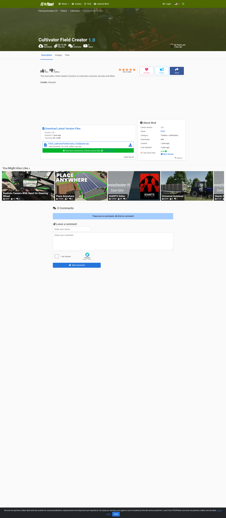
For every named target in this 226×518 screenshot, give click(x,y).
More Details (108, 151)
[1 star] (120, 70)
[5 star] (134, 70)
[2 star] (123, 70)
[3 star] (127, 70)
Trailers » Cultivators (169, 135)
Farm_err (181, 45)
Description (46, 55)
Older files (128, 157)
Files (67, 55)
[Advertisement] (88, 104)
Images (58, 55)
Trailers (63, 11)
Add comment (78, 265)
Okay (116, 514)
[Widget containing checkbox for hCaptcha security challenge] (72, 256)
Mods (64, 4)
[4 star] (130, 70)
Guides (77, 4)
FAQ (89, 4)
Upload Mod (103, 4)
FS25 (163, 131)
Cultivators (75, 11)
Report (179, 158)
